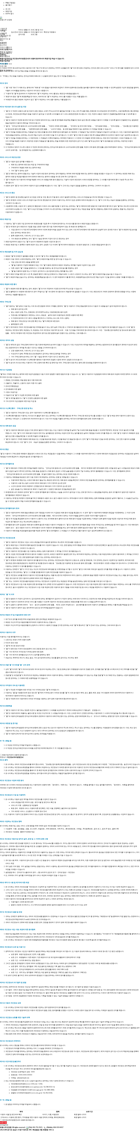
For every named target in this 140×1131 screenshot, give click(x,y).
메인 (1, 40)
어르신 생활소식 (6, 53)
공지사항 (21, 34)
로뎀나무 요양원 (6, 20)
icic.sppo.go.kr (38, 1090)
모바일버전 (4, 1125)
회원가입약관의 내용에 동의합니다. (15, 755)
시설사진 (3, 33)
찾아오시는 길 (5, 39)
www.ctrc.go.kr (37, 1093)
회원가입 (8, 11)
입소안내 (14, 32)
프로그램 (3, 66)
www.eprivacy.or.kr (36, 1087)
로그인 (7, 9)
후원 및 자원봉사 (50, 32)
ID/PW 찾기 (9, 14)
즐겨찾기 (8, 5)
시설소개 (3, 29)
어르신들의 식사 (37, 32)
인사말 (2, 31)
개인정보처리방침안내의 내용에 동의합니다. (18, 1120)
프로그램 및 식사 (37, 30)
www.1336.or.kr (32, 1084)
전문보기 (3, 757)
